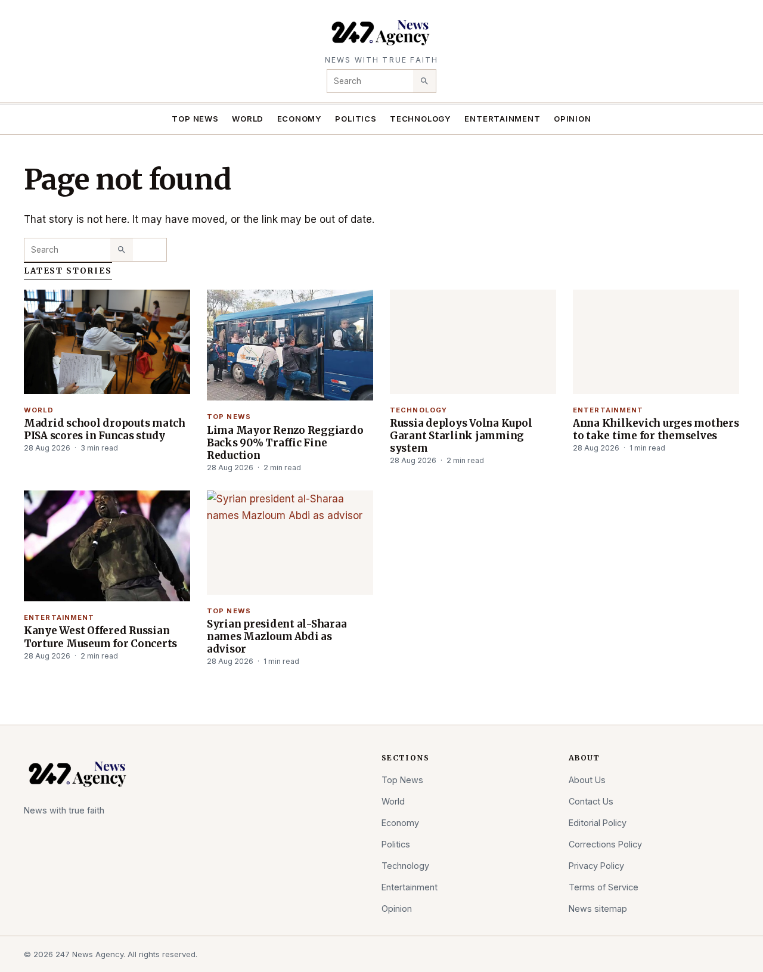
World (247, 118)
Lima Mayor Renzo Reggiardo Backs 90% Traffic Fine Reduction (285, 443)
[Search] (424, 81)
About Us (587, 780)
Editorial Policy (597, 823)
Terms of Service (603, 887)
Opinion (572, 118)
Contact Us (591, 801)
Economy (299, 118)
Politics (355, 118)
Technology (420, 118)
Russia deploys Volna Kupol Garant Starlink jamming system (461, 436)
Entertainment (502, 118)
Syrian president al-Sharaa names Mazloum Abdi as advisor (276, 636)
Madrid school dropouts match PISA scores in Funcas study (104, 429)
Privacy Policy (596, 866)
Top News (195, 118)
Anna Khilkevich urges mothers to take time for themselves (656, 429)
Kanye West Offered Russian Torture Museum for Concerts (100, 637)
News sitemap (598, 908)
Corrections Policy (605, 844)
